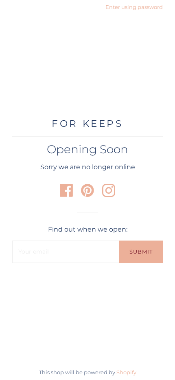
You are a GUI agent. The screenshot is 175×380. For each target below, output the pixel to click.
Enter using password (134, 7)
